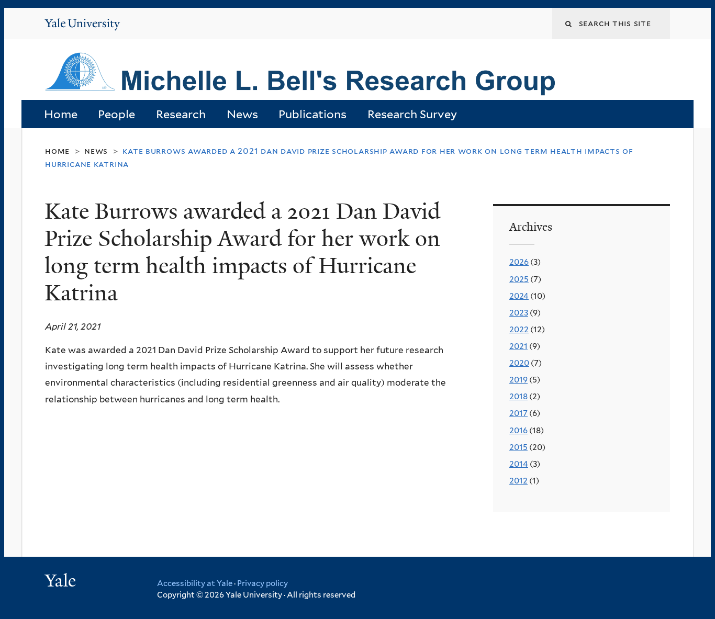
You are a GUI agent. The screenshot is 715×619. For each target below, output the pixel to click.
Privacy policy (262, 583)
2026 (519, 262)
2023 (518, 313)
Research (181, 114)
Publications (312, 114)
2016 (518, 430)
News (242, 114)
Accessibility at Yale (194, 583)
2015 (518, 447)
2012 (518, 481)
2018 (518, 396)
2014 (518, 464)
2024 (519, 296)
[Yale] (62, 581)
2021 (518, 346)
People (116, 114)
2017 (518, 413)
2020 (519, 363)
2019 (518, 380)
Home (60, 114)
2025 (519, 279)
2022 (519, 329)
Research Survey (412, 114)
